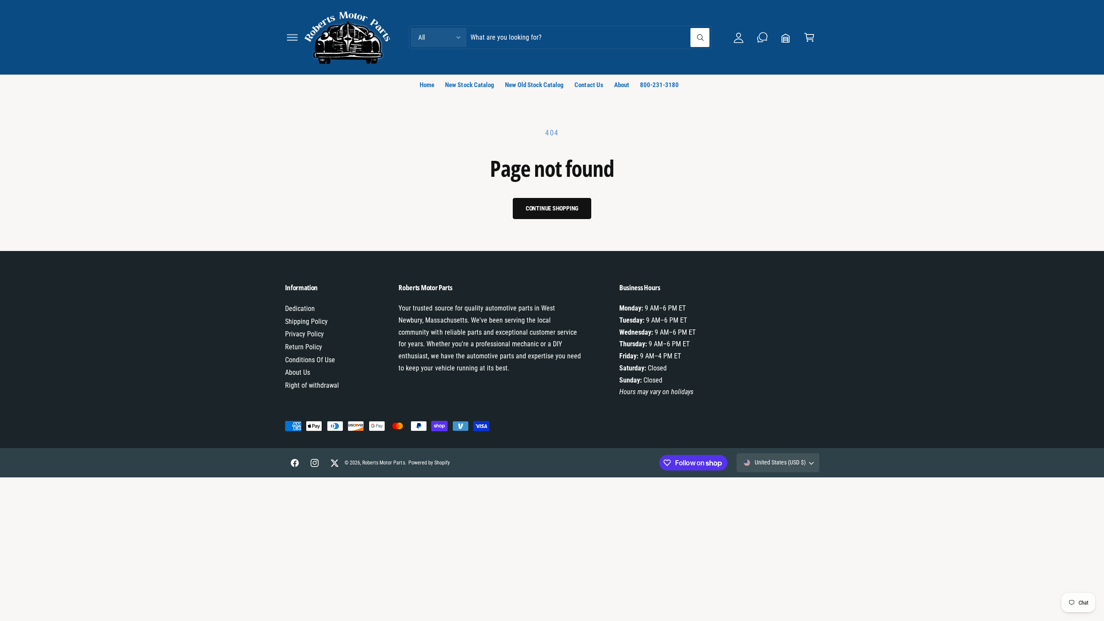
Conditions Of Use (310, 360)
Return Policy (303, 347)
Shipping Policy (306, 321)
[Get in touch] (762, 37)
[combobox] (590, 37)
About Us (297, 372)
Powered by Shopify (429, 463)
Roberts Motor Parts (383, 463)
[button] (292, 37)
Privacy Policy (304, 334)
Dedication (300, 308)
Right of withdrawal (312, 385)
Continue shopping (552, 208)
